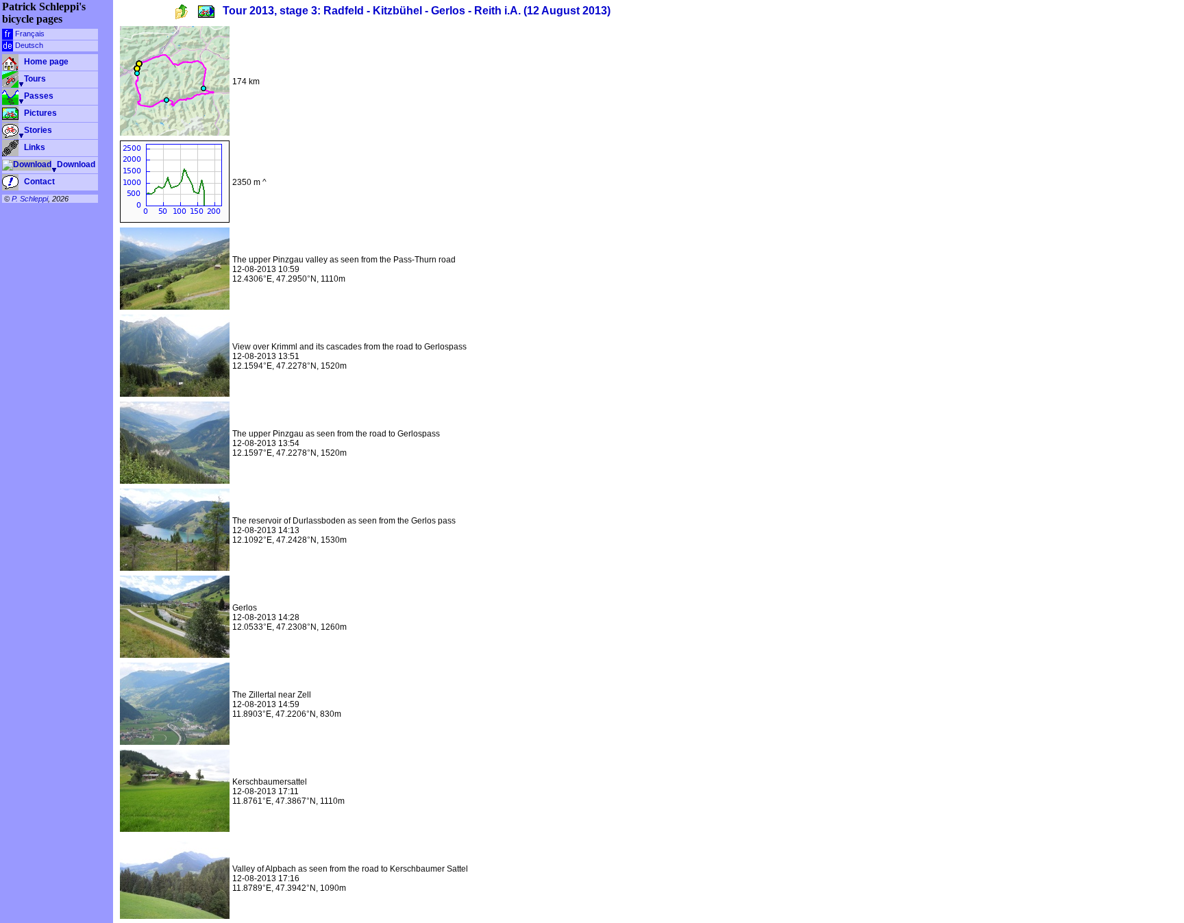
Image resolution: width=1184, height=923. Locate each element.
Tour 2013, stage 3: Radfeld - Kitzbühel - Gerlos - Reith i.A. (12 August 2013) (416, 11)
